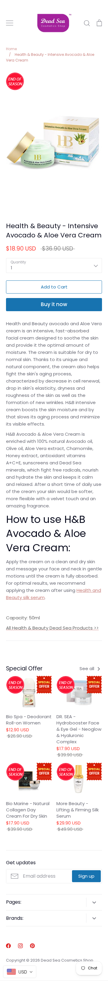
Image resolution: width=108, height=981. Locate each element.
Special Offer (24, 668)
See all (87, 668)
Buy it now (54, 304)
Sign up (86, 876)
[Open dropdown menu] (94, 902)
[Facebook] (8, 946)
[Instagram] (20, 946)
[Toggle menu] (9, 23)
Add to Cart (54, 287)
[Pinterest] (32, 946)
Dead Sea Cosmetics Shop (67, 960)
